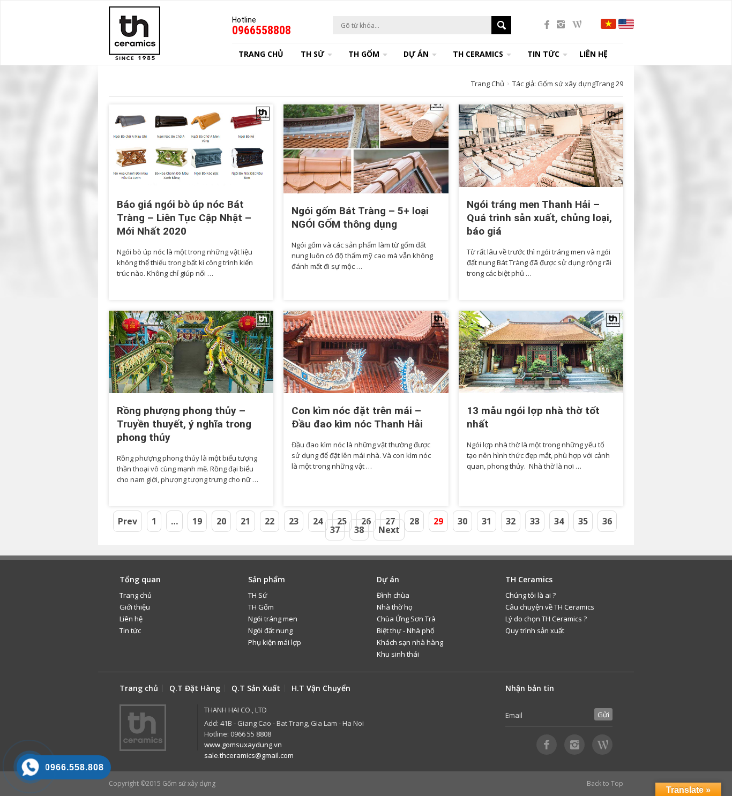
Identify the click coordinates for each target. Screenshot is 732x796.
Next (389, 530)
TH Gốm (261, 607)
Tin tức (130, 630)
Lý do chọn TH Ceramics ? (546, 619)
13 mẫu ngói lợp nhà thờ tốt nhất (533, 417)
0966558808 (261, 30)
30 (462, 521)
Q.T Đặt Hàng (194, 688)
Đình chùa (393, 595)
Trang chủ (260, 54)
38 (359, 530)
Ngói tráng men (272, 619)
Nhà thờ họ (395, 607)
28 (414, 521)
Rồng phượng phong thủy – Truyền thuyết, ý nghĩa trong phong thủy (184, 424)
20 (221, 521)
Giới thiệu (134, 607)
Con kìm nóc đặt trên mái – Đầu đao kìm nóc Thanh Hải (357, 417)
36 (607, 521)
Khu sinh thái (398, 654)
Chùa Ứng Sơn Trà (406, 619)
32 (511, 521)
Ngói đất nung (270, 630)
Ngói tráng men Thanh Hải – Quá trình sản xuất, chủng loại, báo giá (539, 217)
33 (535, 521)
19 (197, 521)
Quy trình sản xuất (534, 630)
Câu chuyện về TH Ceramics (549, 607)
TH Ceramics (478, 54)
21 (245, 521)
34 (559, 521)
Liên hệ (593, 54)
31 (486, 521)
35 (583, 521)
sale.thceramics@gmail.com (249, 755)
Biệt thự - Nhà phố (406, 630)
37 (335, 530)
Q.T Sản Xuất (255, 688)
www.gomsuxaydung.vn (243, 744)
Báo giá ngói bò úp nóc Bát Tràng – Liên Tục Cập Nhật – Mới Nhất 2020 (184, 217)
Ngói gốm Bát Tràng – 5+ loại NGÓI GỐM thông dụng (360, 217)
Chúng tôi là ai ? (530, 595)
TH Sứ (257, 595)
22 (269, 521)
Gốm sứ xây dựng (188, 783)
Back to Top (605, 783)
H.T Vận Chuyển (321, 688)
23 (293, 521)
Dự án (416, 54)
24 (318, 521)
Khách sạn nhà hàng (410, 642)
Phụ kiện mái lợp (274, 642)
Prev (127, 521)
